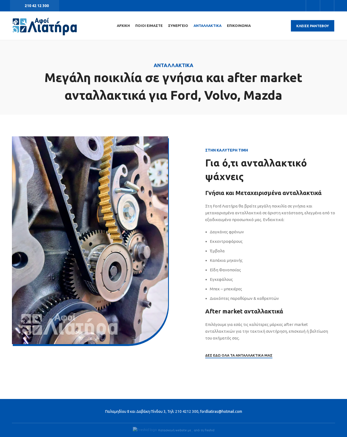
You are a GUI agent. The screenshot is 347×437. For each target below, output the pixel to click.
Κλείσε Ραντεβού (312, 26)
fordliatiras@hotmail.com (221, 411)
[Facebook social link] (313, 5)
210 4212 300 (186, 411)
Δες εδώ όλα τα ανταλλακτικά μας (238, 355)
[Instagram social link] (327, 5)
